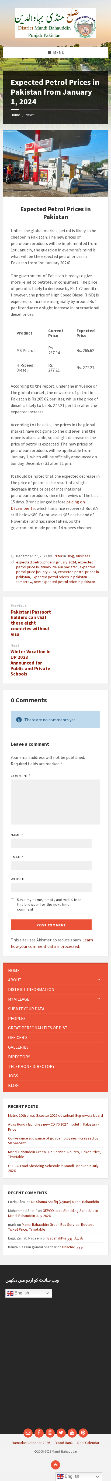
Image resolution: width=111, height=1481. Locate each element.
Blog (70, 556)
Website (18, 879)
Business (83, 556)
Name (17, 835)
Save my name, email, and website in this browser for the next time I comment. (49, 904)
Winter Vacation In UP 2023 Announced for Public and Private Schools (31, 662)
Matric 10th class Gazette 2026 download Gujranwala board (55, 1115)
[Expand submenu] (99, 980)
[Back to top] (55, 1464)
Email (17, 857)
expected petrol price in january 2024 (46, 562)
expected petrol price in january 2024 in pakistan (54, 564)
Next (15, 645)
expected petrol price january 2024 (55, 569)
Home (15, 114)
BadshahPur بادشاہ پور (65, 1238)
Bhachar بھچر (72, 1247)
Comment (21, 775)
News (30, 114)
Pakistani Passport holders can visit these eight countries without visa (31, 623)
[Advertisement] (55, 1366)
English (21, 1293)
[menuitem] (55, 970)
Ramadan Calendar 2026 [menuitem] (31, 1442)
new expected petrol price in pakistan (64, 581)
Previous (19, 605)
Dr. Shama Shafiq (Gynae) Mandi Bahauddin (65, 1201)
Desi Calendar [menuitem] (88, 1442)
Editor (58, 556)
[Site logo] (55, 36)
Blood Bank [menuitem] (64, 1442)
